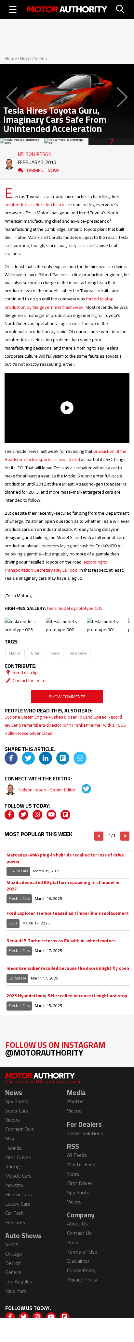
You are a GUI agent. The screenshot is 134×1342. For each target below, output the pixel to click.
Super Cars (16, 1110)
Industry (14, 1185)
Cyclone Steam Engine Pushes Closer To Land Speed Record (63, 717)
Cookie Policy (81, 1270)
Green (41, 58)
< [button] (99, 836)
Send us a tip (25, 672)
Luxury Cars (18, 871)
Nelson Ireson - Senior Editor (47, 790)
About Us (77, 1223)
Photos (75, 1101)
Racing (12, 1166)
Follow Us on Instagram (55, 1048)
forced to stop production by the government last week (59, 303)
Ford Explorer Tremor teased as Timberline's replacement (68, 913)
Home (11, 58)
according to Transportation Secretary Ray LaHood (56, 566)
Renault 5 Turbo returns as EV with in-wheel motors (61, 941)
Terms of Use (82, 1252)
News (26, 58)
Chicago (13, 1253)
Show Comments (67, 696)
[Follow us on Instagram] (37, 815)
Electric (14, 653)
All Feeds (77, 1155)
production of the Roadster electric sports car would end (66, 455)
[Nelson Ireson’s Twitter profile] (81, 790)
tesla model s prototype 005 (74, 608)
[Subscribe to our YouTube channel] (51, 815)
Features (15, 1222)
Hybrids (13, 1148)
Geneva (13, 1272)
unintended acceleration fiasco (34, 204)
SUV (9, 1138)
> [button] (125, 836)
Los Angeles (18, 1281)
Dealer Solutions (85, 1133)
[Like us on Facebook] (9, 815)
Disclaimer (78, 1261)
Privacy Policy (82, 1279)
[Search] (120, 9)
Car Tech (14, 1213)
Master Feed (81, 1164)
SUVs (13, 923)
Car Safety (17, 978)
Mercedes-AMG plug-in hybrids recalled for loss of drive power (65, 858)
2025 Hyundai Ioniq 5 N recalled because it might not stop (67, 996)
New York (15, 1291)
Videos (12, 1119)
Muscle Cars (18, 1175)
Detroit (13, 1263)
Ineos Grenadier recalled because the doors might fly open (68, 968)
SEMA (12, 1244)
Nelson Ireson (34, 153)
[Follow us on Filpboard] (65, 815)
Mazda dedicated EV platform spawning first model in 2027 (63, 885)
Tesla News (78, 653)
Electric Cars (19, 898)
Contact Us (79, 1233)
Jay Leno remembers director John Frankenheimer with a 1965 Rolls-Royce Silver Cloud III (65, 729)
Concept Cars (19, 1129)
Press (73, 1242)
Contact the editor (29, 680)
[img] (11, 758)
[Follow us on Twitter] (23, 815)
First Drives (18, 1157)
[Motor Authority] (67, 9)
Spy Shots (16, 1101)
